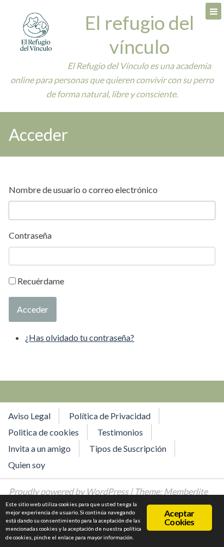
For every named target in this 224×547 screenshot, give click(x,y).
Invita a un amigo (39, 448)
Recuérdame (40, 281)
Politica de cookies (43, 432)
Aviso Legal (29, 416)
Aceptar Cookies (179, 517)
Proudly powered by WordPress (68, 491)
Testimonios (120, 432)
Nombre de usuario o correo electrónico (83, 189)
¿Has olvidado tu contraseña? (79, 337)
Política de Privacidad (110, 416)
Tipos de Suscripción (127, 448)
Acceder (32, 309)
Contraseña (30, 235)
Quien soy (26, 464)
